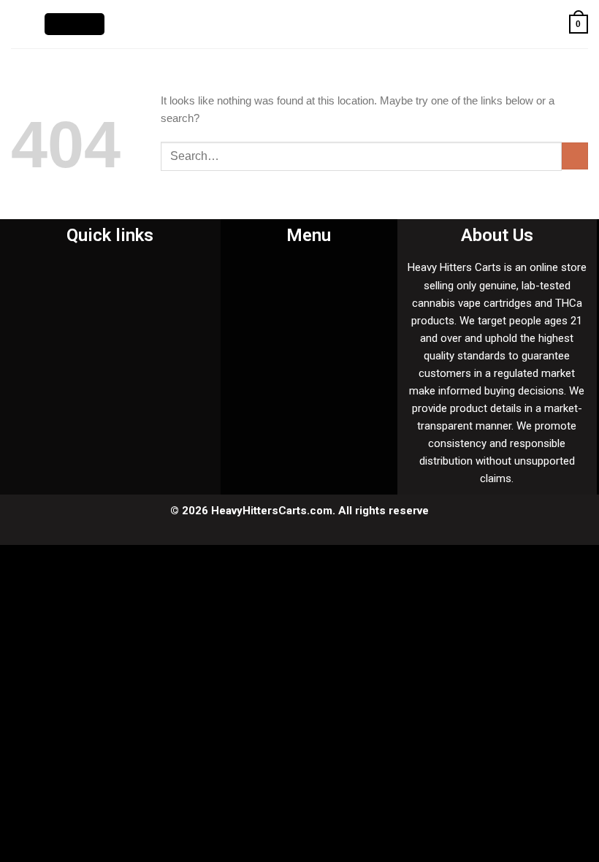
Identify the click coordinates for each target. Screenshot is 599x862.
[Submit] (575, 155)
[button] (95, 272)
